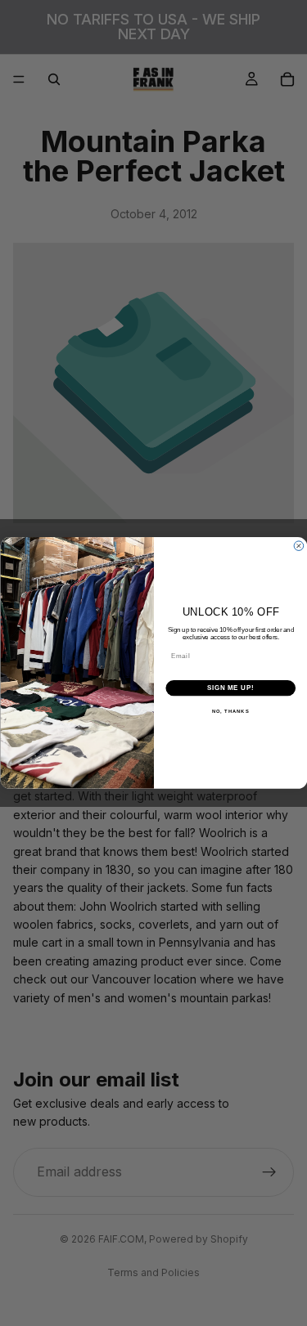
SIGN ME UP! (230, 688)
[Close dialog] (299, 546)
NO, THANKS (230, 712)
